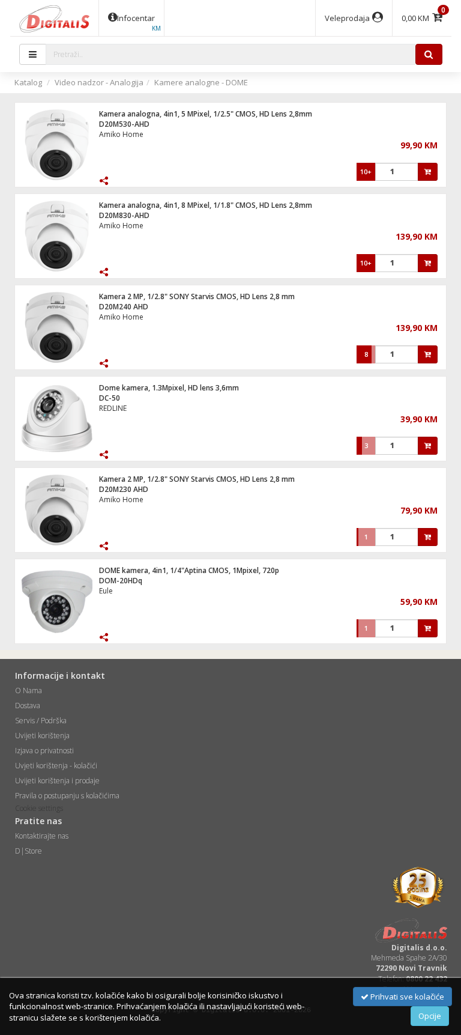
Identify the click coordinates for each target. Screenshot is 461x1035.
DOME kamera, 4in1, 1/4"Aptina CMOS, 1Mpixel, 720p (189, 570)
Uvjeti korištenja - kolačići (56, 765)
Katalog (28, 82)
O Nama (28, 690)
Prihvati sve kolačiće (406, 996)
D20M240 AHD (123, 307)
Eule (106, 591)
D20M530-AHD (124, 124)
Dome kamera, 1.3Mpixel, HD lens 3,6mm (169, 388)
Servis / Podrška (41, 720)
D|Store (28, 851)
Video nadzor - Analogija (99, 82)
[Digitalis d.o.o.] (54, 18)
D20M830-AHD (124, 215)
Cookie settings (39, 808)
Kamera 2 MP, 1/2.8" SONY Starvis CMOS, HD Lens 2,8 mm (197, 296)
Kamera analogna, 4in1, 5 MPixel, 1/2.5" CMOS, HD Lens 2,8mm (205, 114)
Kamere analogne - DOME (201, 82)
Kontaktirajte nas (41, 836)
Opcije (429, 1015)
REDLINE (113, 408)
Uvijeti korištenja (42, 735)
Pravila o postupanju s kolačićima (67, 796)
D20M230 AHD (123, 489)
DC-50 (109, 398)
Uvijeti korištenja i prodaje (57, 780)
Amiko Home (121, 134)
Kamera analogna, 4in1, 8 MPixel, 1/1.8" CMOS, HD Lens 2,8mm (205, 205)
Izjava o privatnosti (44, 750)
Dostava (27, 705)
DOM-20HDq (120, 580)
